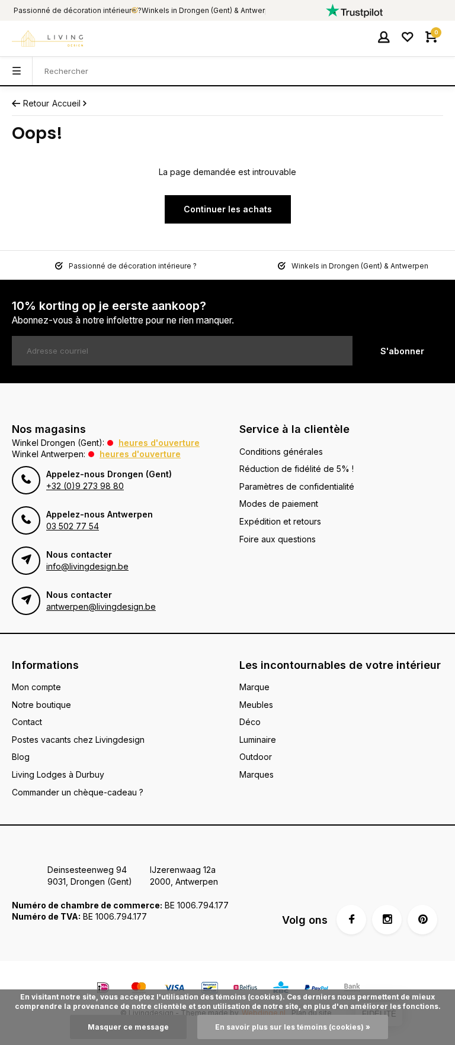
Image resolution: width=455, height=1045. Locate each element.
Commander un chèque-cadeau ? (77, 792)
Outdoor (255, 757)
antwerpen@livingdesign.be (101, 606)
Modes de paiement (278, 504)
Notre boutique (41, 705)
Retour (36, 103)
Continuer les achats (228, 209)
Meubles (256, 705)
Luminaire (257, 740)
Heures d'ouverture (159, 443)
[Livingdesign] (47, 38)
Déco (250, 722)
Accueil (66, 103)
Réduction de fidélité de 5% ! (296, 469)
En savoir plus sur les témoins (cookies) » (292, 1027)
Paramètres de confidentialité (296, 486)
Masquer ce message (128, 1027)
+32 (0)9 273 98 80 (85, 486)
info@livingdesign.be (87, 566)
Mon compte (36, 687)
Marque (254, 687)
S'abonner (402, 351)
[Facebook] (351, 919)
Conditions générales (281, 452)
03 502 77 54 (72, 526)
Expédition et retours (280, 521)
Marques (256, 774)
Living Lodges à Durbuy (58, 774)
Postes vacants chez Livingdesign (78, 740)
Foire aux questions (277, 539)
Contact (27, 722)
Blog (21, 757)
